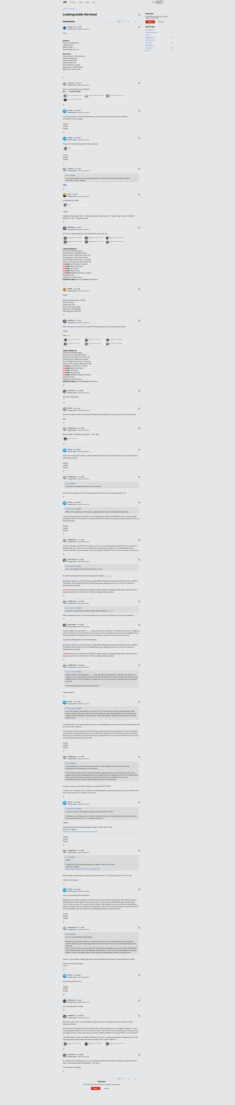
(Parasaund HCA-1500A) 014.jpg (75, 241)
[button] (139, 15)
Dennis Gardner (71, 608)
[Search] (153, 2)
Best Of (147, 50)
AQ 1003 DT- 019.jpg (94, 343)
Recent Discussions (151, 32)
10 (122, 21)
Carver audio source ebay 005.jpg (75, 99)
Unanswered (158, 48)
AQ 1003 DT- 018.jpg (73, 343)
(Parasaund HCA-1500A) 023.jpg (96, 241)
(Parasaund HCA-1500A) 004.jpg (117, 237)
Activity (147, 35)
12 (129, 21)
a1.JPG (69, 147)
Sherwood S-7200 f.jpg (95, 1043)
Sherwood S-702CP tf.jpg (117, 1043)
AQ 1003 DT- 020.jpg (115, 343)
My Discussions (150, 40)
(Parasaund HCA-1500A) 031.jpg (117, 241)
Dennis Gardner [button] (72, 559)
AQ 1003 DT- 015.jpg (115, 339)
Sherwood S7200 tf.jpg (74, 1043)
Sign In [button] (96, 1088)
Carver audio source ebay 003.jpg (117, 95)
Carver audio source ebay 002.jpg (96, 95)
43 (135, 21)
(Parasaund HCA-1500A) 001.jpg (75, 237)
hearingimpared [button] (72, 428)
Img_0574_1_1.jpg (72, 438)
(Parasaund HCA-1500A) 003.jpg (96, 237)
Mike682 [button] (70, 288)
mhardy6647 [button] (71, 390)
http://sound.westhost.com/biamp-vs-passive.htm (80, 831)
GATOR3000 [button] (71, 227)
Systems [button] (70, 110)
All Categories (149, 30)
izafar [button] (69, 194)
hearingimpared (71, 509)
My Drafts (158, 42)
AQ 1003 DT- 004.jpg (73, 339)
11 (125, 21)
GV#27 (68, 175)
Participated (149, 45)
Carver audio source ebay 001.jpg (75, 95)
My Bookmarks (158, 37)
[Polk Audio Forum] (65, 2)
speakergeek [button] (71, 1000)
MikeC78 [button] (70, 408)
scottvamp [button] (70, 83)
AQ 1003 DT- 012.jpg (94, 339)
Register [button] (106, 1088)
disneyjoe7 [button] (70, 27)
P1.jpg (69, 204)
